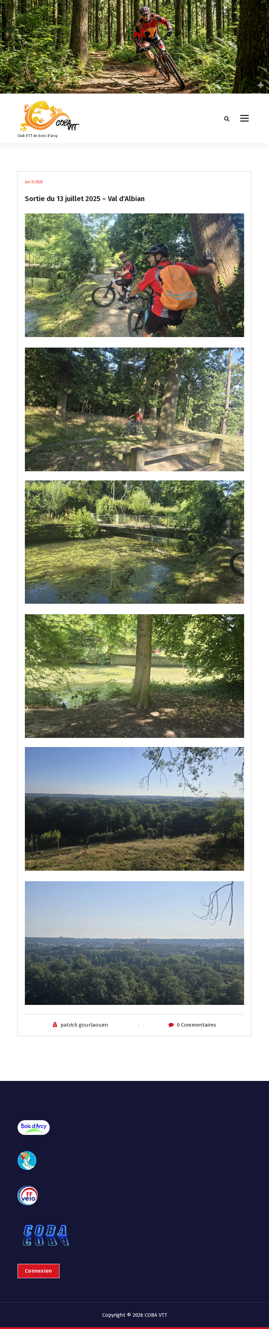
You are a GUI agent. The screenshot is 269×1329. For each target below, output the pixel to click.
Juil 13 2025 (34, 182)
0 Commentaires (196, 1025)
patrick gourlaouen (84, 1025)
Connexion (38, 1271)
